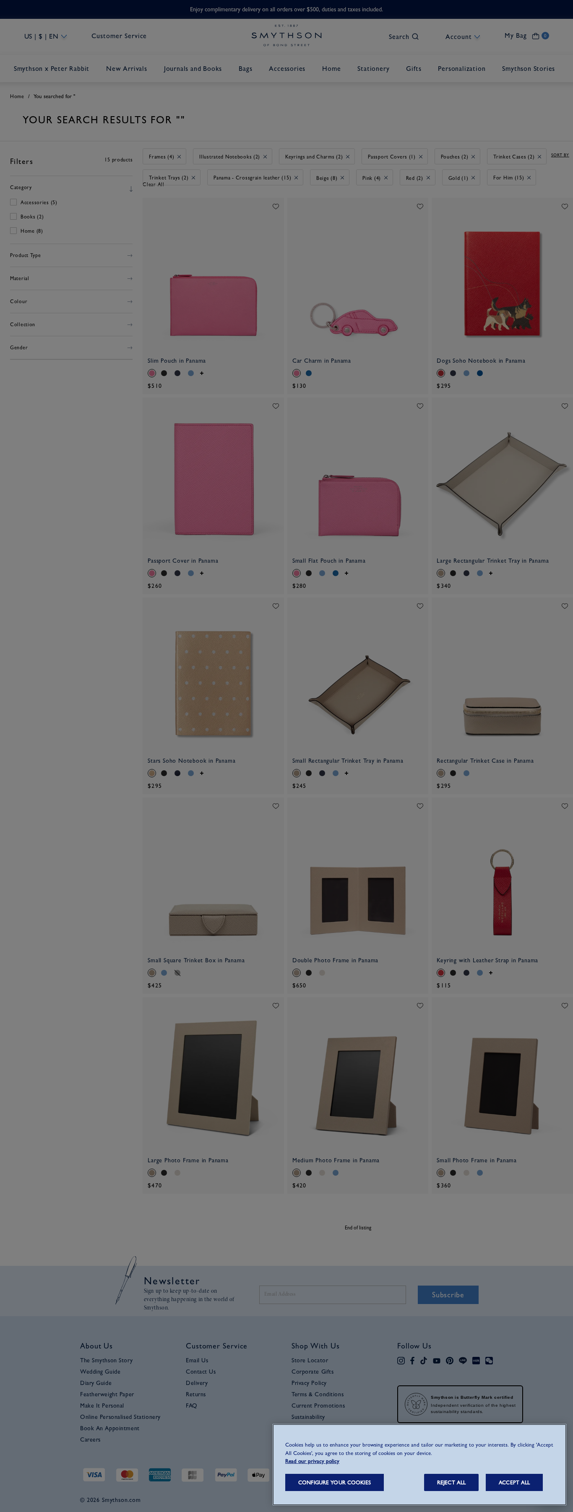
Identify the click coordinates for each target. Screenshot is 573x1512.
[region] (419, 1464)
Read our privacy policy (312, 1461)
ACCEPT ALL (514, 1482)
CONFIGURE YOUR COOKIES (334, 1482)
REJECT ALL (451, 1482)
